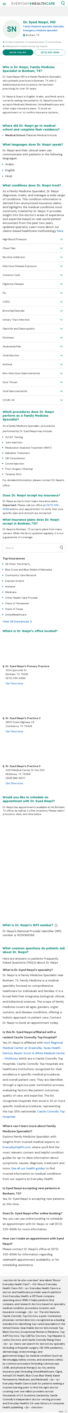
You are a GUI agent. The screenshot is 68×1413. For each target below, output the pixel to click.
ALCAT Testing (14, 437)
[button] (62, 3)
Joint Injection (13, 442)
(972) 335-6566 (50, 52)
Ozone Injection (14, 463)
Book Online (18, 52)
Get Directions (14, 683)
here (60, 231)
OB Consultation (15, 458)
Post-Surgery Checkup (19, 469)
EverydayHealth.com (17, 1147)
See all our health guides (28, 1168)
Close (61, 1411)
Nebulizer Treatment (17, 453)
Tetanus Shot (13, 474)
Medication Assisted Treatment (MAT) (28, 447)
